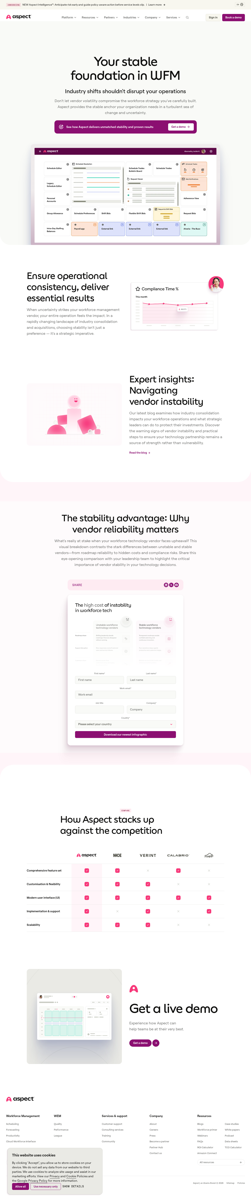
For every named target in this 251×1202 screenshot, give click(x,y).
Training (106, 1135)
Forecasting (12, 1129)
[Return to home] (20, 1099)
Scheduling (12, 1123)
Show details (73, 1186)
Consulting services (112, 1129)
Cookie (71, 1176)
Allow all (20, 1186)
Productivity (13, 1135)
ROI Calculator (205, 1147)
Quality (58, 1123)
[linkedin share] (166, 585)
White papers (232, 1129)
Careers (154, 1129)
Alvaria (206, 1183)
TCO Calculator (233, 1147)
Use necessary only (46, 1186)
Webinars (202, 1135)
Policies (241, 1183)
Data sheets (231, 1141)
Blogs (200, 1123)
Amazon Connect (207, 1153)
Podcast (229, 1135)
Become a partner (159, 1141)
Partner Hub (156, 1147)
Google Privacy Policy (32, 1180)
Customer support (112, 1123)
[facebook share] (176, 585)
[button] (240, 4)
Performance (61, 1129)
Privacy (55, 1176)
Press (153, 1135)
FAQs (200, 1141)
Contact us (156, 1153)
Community (108, 1141)
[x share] (171, 585)
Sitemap (230, 1183)
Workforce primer (207, 1129)
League (58, 1135)
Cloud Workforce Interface (21, 1141)
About (153, 1123)
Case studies (232, 1123)
